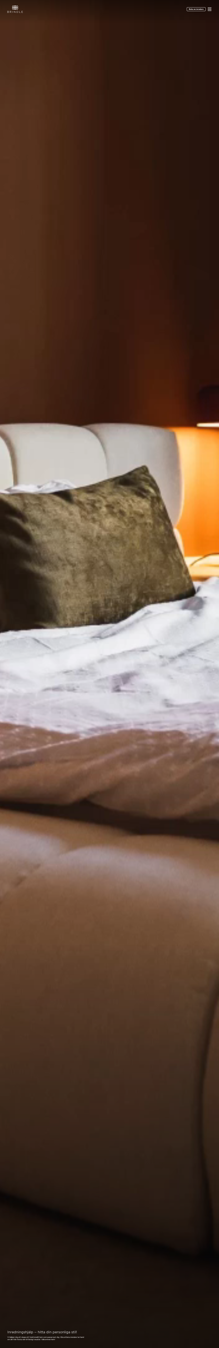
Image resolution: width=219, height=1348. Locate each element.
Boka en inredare (196, 9)
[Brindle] (15, 9)
